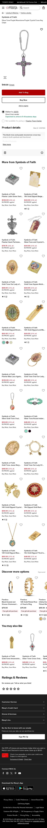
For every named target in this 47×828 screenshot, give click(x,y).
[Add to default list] (21, 168)
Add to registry (23, 106)
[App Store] (9, 788)
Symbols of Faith (9, 17)
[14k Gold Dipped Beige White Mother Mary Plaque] (34, 179)
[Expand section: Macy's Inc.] (23, 720)
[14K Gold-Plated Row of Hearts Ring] (29, 587)
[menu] (3, 7)
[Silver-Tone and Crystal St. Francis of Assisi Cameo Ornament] (34, 225)
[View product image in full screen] (5, 77)
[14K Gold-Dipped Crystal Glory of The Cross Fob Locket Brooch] (12, 490)
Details (11, 85)
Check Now (27, 759)
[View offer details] (23, 152)
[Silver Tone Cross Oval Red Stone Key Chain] (32, 642)
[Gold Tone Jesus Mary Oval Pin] (12, 448)
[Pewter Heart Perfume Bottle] (12, 225)
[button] (23, 53)
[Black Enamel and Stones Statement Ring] (11, 587)
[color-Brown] (7, 342)
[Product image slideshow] (23, 53)
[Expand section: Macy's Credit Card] (23, 708)
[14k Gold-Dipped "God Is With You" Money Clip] (34, 536)
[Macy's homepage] (3, 13)
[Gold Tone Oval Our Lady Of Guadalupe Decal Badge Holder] (34, 359)
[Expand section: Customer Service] (23, 702)
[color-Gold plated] (40, 618)
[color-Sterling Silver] (44, 618)
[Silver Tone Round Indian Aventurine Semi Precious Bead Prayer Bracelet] (34, 401)
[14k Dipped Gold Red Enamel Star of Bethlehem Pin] (34, 490)
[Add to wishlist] (41, 29)
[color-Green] (3, 342)
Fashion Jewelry (26, 13)
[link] (12, 199)
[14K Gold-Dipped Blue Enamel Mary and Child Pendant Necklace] (12, 536)
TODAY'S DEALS (7, 2)
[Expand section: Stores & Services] (23, 714)
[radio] (3, 342)
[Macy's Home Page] (11, 7)
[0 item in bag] (43, 7)
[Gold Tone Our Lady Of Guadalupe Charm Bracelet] (34, 448)
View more (7, 144)
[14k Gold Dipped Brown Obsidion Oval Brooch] (12, 313)
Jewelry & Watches (12, 13)
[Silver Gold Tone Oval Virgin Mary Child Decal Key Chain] (12, 401)
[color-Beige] (11, 342)
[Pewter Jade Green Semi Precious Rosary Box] (12, 179)
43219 (16, 112)
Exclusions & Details (16, 759)
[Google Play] (26, 788)
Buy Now (23, 100)
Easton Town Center (34, 121)
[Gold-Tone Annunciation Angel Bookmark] (12, 642)
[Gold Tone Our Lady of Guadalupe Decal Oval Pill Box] (12, 267)
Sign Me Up (23, 737)
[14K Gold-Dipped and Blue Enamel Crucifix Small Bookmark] (34, 313)
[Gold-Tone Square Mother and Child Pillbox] (34, 267)
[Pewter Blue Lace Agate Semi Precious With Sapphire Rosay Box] (12, 359)
